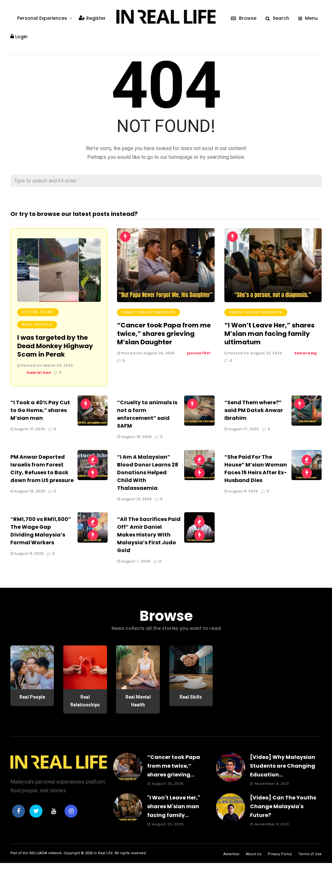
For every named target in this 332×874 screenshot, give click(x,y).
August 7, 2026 (135, 561)
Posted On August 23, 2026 (254, 353)
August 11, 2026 (242, 491)
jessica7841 (198, 353)
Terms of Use (310, 854)
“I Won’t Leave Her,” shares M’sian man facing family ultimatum (269, 334)
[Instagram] (71, 811)
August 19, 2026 (135, 436)
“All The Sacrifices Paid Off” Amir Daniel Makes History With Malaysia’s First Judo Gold (149, 534)
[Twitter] (36, 811)
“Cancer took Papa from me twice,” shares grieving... (173, 765)
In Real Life (103, 853)
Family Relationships (148, 312)
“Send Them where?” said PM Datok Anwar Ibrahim (253, 410)
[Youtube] (53, 811)
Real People (37, 325)
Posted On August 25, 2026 (147, 353)
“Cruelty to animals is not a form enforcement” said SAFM (147, 414)
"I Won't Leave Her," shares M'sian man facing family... (173, 806)
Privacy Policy (280, 854)
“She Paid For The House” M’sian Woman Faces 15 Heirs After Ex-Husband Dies (255, 468)
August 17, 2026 (243, 428)
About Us (253, 854)
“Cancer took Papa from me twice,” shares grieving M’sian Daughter (164, 334)
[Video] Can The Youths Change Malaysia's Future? (283, 806)
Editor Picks (38, 312)
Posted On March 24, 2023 (46, 365)
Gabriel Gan (38, 372)
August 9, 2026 (28, 553)
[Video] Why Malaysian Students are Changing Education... (282, 765)
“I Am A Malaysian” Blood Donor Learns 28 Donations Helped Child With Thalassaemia (147, 472)
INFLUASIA (38, 853)
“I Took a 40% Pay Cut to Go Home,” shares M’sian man (40, 410)
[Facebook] (18, 811)
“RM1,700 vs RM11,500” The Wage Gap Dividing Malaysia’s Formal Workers (40, 530)
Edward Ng (305, 353)
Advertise (231, 854)
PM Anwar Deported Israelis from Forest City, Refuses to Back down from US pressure (42, 468)
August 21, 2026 (29, 428)
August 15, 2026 (29, 491)
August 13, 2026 (135, 499)
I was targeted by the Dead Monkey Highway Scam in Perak (55, 346)
